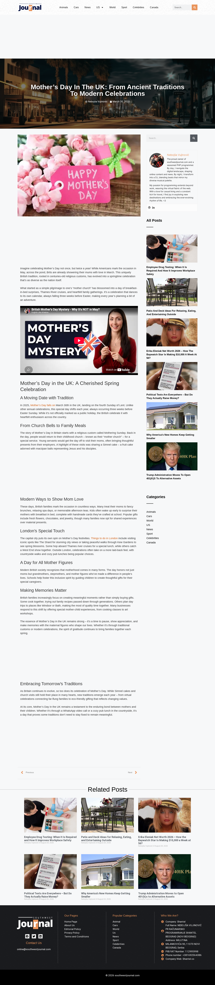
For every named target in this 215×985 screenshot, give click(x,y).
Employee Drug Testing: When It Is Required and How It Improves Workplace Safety (170, 271)
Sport (124, 7)
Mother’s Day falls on (42, 405)
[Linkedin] (153, 207)
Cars (76, 7)
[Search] (194, 7)
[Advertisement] (107, 36)
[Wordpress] (149, 207)
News (88, 7)
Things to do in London (104, 538)
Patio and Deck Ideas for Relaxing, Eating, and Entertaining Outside (106, 838)
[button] (27, 936)
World (112, 7)
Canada (154, 7)
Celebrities (138, 7)
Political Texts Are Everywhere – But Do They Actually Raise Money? (48, 895)
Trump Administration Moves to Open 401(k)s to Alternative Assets (161, 895)
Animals (63, 7)
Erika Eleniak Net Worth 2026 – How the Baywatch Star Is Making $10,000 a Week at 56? (171, 354)
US (98, 7)
